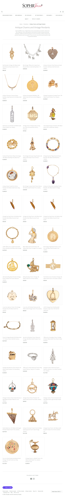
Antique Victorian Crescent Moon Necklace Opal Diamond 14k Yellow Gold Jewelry (12, 97)
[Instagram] (34, 479)
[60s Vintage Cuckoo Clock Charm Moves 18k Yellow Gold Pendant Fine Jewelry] (32, 174)
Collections (26, 24)
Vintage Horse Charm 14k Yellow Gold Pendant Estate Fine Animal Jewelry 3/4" (52, 429)
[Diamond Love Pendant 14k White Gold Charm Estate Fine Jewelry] (12, 114)
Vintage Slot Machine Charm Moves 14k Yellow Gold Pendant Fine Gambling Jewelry (12, 369)
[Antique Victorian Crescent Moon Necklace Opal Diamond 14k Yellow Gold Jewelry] (12, 83)
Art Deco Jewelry (20, 491)
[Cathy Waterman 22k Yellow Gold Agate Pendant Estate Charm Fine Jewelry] (12, 416)
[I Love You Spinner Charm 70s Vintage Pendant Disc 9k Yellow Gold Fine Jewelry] (12, 295)
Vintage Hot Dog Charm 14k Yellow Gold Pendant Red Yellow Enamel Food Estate (32, 218)
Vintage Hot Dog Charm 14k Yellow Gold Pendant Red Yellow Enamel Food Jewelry (12, 218)
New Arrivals (18, 15)
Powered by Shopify (17, 494)
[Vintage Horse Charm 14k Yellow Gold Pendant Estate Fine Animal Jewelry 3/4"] (52, 416)
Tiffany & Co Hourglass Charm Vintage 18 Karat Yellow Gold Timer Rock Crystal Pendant (52, 339)
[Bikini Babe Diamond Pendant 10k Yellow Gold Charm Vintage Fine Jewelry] (32, 234)
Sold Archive (59, 15)
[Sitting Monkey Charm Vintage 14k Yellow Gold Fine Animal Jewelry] (32, 265)
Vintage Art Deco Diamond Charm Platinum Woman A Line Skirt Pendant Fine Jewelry (52, 369)
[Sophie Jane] (32, 5)
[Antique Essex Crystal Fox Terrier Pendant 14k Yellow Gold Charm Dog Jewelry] (12, 174)
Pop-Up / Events (36, 19)
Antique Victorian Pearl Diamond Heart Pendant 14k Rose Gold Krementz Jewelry (52, 66)
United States (56, 491)
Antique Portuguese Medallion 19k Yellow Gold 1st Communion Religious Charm (32, 97)
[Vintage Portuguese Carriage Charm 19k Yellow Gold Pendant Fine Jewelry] (52, 83)
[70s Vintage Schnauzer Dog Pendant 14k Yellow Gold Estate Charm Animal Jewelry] (32, 144)
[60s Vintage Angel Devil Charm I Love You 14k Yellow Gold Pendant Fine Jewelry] (52, 234)
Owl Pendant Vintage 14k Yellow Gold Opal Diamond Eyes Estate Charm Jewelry (11, 66)
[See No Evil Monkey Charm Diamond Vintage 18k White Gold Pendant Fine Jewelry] (32, 325)
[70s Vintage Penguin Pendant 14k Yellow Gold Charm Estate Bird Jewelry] (52, 114)
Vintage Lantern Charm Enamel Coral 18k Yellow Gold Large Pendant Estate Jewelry (52, 399)
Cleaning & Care (6, 492)
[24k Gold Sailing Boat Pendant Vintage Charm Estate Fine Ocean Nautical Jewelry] (12, 265)
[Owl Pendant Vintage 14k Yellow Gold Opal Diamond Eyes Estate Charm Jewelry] (12, 53)
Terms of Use (16, 492)
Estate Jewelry (5, 491)
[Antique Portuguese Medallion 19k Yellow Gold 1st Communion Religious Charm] (32, 83)
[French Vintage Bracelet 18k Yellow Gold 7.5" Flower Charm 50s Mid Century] (12, 325)
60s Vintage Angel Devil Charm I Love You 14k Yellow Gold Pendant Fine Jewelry (52, 248)
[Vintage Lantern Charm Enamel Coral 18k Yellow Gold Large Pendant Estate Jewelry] (52, 386)
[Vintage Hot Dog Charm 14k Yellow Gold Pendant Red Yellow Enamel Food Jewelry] (12, 204)
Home (21, 24)
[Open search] (2, 11)
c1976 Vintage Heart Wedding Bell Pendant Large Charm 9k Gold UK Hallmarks (51, 308)
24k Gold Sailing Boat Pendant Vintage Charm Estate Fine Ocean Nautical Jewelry (12, 278)
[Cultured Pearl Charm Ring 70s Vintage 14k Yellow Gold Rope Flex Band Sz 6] (12, 144)
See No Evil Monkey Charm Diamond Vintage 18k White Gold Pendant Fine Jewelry (31, 339)
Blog (11, 492)
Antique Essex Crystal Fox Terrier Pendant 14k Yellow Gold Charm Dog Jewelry (11, 187)
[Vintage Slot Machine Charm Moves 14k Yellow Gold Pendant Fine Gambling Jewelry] (12, 355)
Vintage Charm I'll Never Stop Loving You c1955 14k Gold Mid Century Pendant (31, 127)
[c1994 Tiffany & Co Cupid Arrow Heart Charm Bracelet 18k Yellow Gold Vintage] (12, 234)
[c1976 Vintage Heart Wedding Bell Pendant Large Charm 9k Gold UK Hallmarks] (52, 295)
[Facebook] (31, 479)
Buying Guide (40, 491)
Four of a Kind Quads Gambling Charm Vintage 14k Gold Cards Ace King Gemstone (12, 460)
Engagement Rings (7, 15)
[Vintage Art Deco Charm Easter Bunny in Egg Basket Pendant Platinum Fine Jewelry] (12, 386)
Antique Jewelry (28, 491)
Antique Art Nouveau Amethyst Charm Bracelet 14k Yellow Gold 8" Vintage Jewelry (52, 187)
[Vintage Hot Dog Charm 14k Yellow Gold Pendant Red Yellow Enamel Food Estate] (32, 204)
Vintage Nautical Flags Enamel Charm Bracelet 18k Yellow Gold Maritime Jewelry (52, 157)
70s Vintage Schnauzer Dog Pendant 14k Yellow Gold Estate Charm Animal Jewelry (32, 157)
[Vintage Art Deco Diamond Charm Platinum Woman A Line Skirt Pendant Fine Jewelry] (52, 355)
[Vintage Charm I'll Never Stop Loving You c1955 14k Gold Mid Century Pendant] (32, 114)
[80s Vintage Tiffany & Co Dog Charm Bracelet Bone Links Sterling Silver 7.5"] (32, 53)
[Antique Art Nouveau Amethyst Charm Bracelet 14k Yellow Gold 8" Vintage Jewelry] (52, 174)
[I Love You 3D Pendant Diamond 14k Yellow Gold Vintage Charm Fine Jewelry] (32, 295)
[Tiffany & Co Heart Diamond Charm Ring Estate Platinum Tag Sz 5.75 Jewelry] (32, 355)
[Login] (60, 11)
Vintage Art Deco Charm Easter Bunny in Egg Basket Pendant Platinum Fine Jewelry (12, 399)
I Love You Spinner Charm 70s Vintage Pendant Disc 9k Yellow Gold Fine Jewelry (11, 308)
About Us (35, 491)
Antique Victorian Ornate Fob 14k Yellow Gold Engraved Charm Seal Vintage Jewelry (32, 429)
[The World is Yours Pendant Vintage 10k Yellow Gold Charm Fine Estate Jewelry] (52, 265)
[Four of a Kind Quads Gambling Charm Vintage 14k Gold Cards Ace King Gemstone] (12, 446)
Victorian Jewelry (12, 491)
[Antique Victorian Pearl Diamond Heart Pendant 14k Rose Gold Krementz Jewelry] (52, 53)
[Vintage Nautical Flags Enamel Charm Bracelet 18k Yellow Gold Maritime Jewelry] (52, 144)
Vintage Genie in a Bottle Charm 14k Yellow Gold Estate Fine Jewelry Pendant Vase (34, 460)
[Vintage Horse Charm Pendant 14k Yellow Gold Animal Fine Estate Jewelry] (32, 386)
